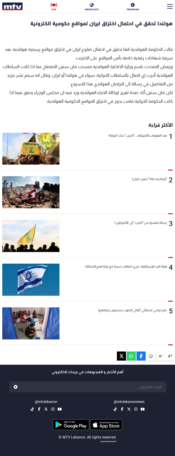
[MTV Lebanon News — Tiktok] (115, 409)
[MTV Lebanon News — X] (129, 409)
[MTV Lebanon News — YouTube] (142, 409)
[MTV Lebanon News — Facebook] (122, 409)
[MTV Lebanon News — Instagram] (135, 409)
